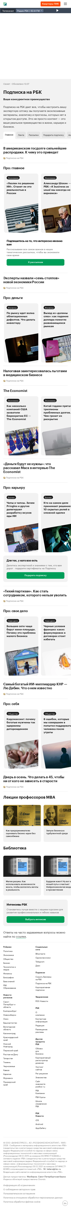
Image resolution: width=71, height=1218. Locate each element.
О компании (40, 1013)
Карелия (7, 1074)
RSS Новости (42, 1001)
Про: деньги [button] (13, 298)
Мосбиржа (32, 1176)
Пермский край (10, 1050)
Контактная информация (41, 1020)
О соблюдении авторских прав (19, 1189)
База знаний (9, 981)
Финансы (12, 307)
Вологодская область (9, 1028)
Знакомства (41, 1077)
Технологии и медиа (9, 968)
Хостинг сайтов (39, 1068)
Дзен (38, 965)
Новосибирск (9, 1014)
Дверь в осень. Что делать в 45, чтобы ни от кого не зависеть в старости (33, 779)
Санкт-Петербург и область (9, 1004)
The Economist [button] (15, 391)
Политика (7, 951)
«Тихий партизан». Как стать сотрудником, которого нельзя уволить (35, 593)
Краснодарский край (10, 1038)
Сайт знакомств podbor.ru (40, 1084)
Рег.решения (41, 1073)
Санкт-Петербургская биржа (52, 1176)
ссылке (21, 936)
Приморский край (9, 1083)
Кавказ (6, 1070)
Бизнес (11, 497)
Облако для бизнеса (39, 1051)
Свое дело (13, 620)
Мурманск (8, 1078)
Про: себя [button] (11, 704)
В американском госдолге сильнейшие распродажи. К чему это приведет (35, 150)
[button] (21, 203)
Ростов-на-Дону (10, 1054)
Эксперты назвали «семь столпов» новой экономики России (31, 280)
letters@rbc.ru (54, 1168)
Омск (5, 1018)
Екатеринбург (10, 1010)
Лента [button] (21, 134)
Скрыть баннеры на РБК (43, 978)
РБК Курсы (40, 1097)
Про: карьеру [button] (14, 487)
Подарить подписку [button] (53, 134)
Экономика (13, 177)
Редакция (40, 1025)
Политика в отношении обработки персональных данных (33, 1197)
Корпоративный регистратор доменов (41, 1060)
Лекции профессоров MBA (29, 797)
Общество (13, 713)
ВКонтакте (40, 953)
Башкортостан (10, 1022)
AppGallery (41, 1128)
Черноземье (9, 1066)
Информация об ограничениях (19, 1184)
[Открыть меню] (65, 4)
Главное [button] (9, 135)
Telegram (40, 961)
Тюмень (7, 1062)
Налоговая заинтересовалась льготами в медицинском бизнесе (35, 373)
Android (39, 1124)
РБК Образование (9, 986)
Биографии (8, 977)
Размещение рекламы (41, 1030)
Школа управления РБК (41, 1104)
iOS (37, 1120)
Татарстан (8, 1058)
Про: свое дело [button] (15, 611)
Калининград (9, 1033)
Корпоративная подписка (43, 988)
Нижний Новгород (8, 1045)
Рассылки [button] (34, 134)
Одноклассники (43, 957)
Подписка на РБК (43, 983)
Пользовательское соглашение (19, 1193)
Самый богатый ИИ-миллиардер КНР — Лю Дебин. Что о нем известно (35, 686)
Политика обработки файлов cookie (21, 1201)
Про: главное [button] (13, 168)
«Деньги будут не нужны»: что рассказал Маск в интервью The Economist (29, 468)
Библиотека (14, 848)
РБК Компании (40, 1091)
